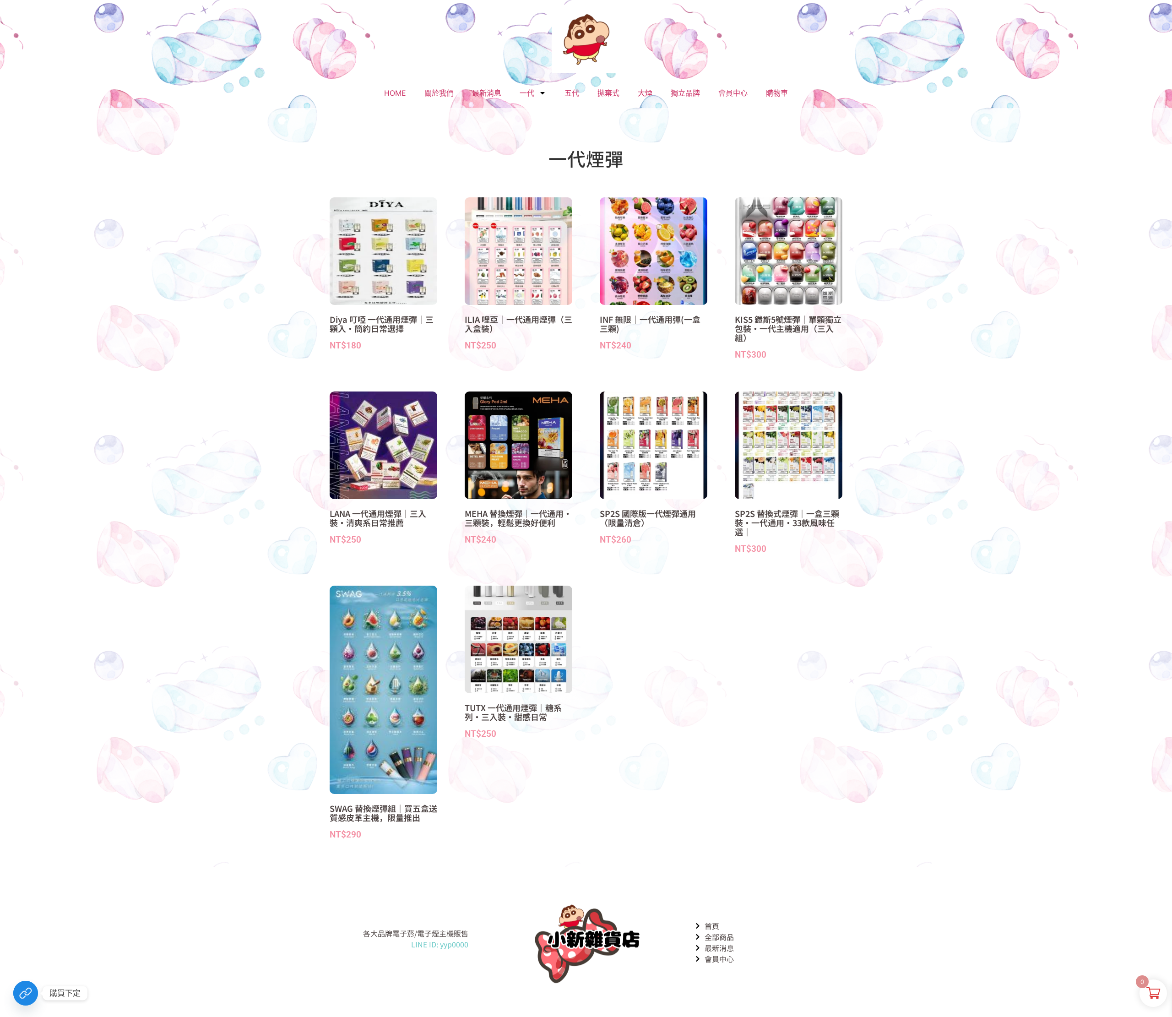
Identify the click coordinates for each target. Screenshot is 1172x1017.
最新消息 (486, 93)
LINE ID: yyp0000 (439, 944)
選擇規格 (349, 364)
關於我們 (439, 93)
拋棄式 (608, 93)
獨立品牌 (685, 93)
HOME (395, 93)
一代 (527, 93)
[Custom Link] (25, 993)
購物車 (777, 93)
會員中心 (733, 93)
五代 (571, 93)
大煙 (645, 93)
